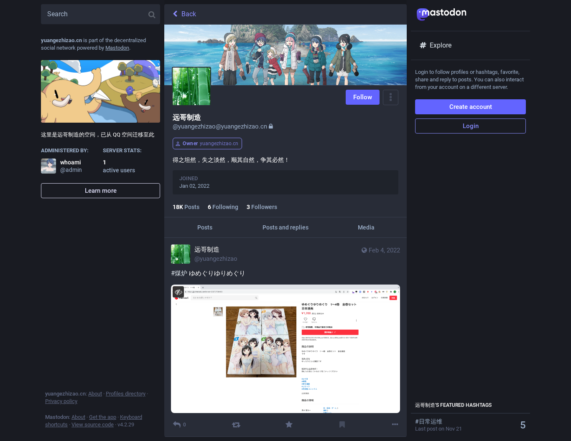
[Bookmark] (342, 424)
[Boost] (236, 424)
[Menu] (390, 97)
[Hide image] (178, 291)
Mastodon (117, 48)
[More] (395, 424)
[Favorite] (289, 424)
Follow (362, 97)
